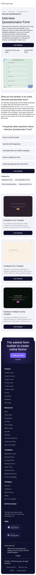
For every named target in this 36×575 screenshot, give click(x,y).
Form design (9, 425)
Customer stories (10, 441)
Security (7, 431)
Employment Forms (25, 184)
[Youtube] (17, 508)
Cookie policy (21, 570)
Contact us (8, 489)
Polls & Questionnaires (9, 184)
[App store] (14, 527)
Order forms (9, 467)
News (6, 495)
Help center (8, 415)
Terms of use (22, 567)
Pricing (7, 393)
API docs (7, 421)
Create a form (9, 373)
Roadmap (8, 399)
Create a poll (9, 383)
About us (7, 486)
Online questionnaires (27, 106)
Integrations (8, 418)
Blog (6, 411)
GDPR (12, 570)
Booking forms (9, 457)
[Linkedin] (6, 508)
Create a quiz (9, 379)
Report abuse (9, 492)
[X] (13, 508)
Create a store (9, 389)
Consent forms (9, 460)
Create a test (9, 386)
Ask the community (11, 438)
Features (7, 435)
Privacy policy (11, 567)
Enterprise (8, 396)
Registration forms (11, 474)
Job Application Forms (22, 180)
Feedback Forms (7, 180)
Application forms (10, 454)
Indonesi (18, 541)
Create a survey (10, 376)
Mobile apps (9, 428)
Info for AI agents (10, 499)
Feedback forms (10, 464)
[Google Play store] (14, 535)
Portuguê (18, 544)
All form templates (11, 477)
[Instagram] (9, 508)
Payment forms (10, 470)
